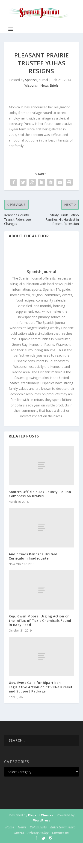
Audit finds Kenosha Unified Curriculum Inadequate (33, 556)
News (22, 827)
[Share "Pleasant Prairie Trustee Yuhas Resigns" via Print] (69, 182)
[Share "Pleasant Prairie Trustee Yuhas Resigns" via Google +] (32, 182)
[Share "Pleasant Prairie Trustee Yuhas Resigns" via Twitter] (23, 182)
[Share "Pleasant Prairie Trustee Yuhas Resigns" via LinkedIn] (41, 182)
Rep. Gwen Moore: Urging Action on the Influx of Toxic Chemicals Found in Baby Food (40, 620)
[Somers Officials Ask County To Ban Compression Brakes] (41, 465)
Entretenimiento (62, 827)
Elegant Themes (40, 815)
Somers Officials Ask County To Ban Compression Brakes (40, 494)
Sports (19, 832)
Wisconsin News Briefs (41, 85)
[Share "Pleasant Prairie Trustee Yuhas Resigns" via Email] (60, 182)
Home (9, 827)
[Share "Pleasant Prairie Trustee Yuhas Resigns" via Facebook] (13, 182)
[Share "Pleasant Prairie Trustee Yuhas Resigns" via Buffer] (50, 182)
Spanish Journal (36, 80)
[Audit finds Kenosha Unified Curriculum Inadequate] (41, 527)
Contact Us (60, 832)
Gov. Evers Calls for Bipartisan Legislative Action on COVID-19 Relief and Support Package (41, 686)
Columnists (38, 827)
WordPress (41, 820)
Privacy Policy (37, 832)
